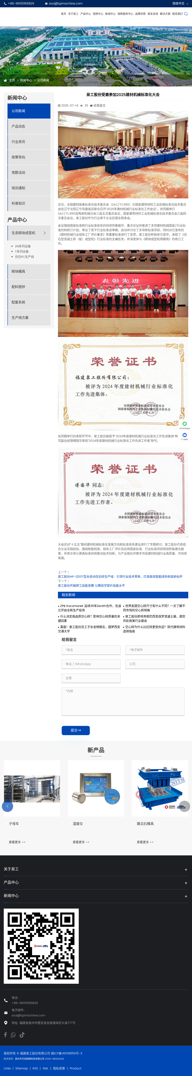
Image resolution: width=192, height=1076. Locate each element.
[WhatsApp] (13, 1034)
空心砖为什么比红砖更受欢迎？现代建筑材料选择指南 (154, 629)
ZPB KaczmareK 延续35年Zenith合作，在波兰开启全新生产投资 (89, 608)
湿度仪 (14, 824)
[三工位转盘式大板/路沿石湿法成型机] (160, 788)
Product (75, 1068)
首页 (63, 14)
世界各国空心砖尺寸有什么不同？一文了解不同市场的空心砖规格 (154, 608)
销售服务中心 (125, 14)
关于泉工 (73, 14)
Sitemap (21, 1068)
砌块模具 (18, 271)
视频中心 (98, 14)
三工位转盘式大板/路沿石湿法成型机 (160, 826)
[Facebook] (5, 1034)
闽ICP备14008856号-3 (66, 1053)
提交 (76, 730)
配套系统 (18, 302)
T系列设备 (22, 252)
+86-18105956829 (21, 3)
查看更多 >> (17, 842)
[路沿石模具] (96, 788)
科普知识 (18, 203)
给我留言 (100, 105)
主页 (12, 80)
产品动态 (18, 126)
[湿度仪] (32, 788)
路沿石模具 (81, 824)
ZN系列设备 (23, 246)
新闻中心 (110, 14)
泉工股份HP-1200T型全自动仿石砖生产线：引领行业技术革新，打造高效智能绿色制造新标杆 (120, 576)
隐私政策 (59, 1068)
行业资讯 (18, 142)
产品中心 (85, 14)
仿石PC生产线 (24, 257)
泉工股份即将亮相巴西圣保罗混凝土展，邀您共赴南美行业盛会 (154, 618)
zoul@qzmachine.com (65, 3)
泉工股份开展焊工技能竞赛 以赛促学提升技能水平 (91, 585)
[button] (7, 806)
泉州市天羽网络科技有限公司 (30, 1059)
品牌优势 (140, 14)
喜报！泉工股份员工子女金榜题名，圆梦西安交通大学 (89, 629)
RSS (35, 1068)
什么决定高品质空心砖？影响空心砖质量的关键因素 (89, 618)
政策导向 (18, 157)
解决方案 (165, 14)
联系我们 (177, 14)
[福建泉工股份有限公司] (31, 14)
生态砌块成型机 (23, 233)
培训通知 (18, 188)
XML (45, 1068)
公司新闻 (43, 80)
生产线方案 (20, 318)
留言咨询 (153, 14)
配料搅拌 (18, 287)
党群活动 (18, 172)
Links (7, 1068)
